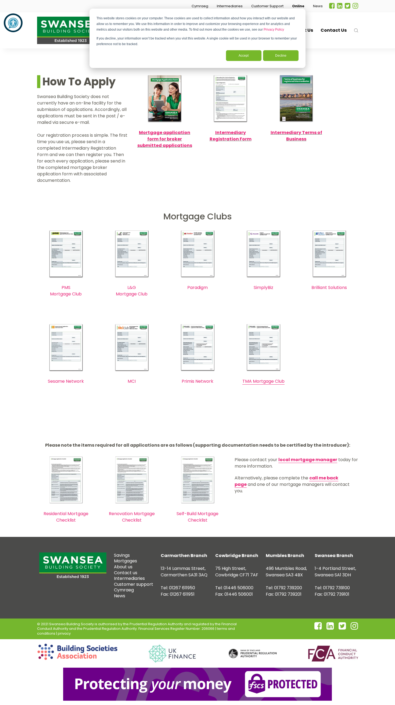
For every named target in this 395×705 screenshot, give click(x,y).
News (318, 6)
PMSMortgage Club (66, 290)
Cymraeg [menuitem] (124, 590)
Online (298, 6)
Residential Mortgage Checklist (66, 517)
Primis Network (197, 381)
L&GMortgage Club (132, 290)
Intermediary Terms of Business (296, 135)
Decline (280, 55)
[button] (200, 6)
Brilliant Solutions (329, 287)
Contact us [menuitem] (125, 573)
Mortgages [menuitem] (125, 561)
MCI (132, 381)
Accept (244, 55)
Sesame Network (66, 381)
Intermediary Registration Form (231, 135)
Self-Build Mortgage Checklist (197, 517)
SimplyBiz (263, 287)
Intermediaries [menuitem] (129, 578)
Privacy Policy (274, 29)
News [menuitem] (119, 596)
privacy (64, 633)
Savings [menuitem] (122, 555)
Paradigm (197, 287)
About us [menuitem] (123, 567)
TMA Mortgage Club (263, 381)
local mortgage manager (307, 460)
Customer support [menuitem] (133, 584)
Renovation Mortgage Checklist (132, 517)
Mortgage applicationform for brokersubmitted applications (164, 139)
